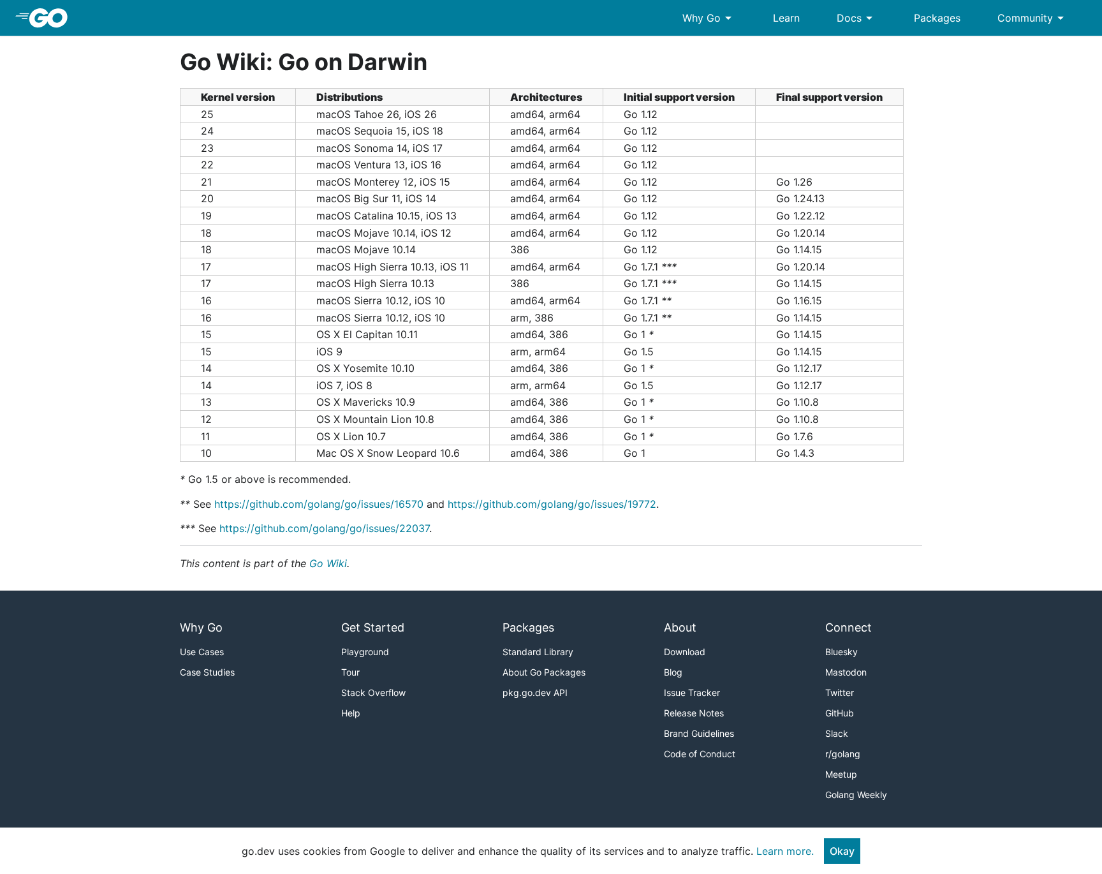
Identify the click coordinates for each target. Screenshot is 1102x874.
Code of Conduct (699, 753)
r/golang (842, 753)
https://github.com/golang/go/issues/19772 (552, 504)
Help (350, 712)
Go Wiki (328, 563)
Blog (673, 672)
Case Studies (207, 672)
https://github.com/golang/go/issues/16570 (318, 504)
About (680, 627)
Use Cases (202, 651)
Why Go (709, 18)
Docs (857, 18)
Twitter (839, 692)
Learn (786, 17)
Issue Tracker (692, 692)
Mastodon (846, 672)
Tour (350, 672)
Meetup (841, 774)
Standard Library (538, 651)
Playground (365, 651)
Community (1032, 18)
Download (684, 651)
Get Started (372, 627)
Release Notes (694, 712)
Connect (848, 627)
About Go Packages (544, 672)
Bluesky (841, 651)
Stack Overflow (373, 692)
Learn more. (785, 851)
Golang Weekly (856, 794)
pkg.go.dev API (535, 692)
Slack (836, 733)
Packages (937, 17)
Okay (842, 851)
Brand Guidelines (699, 733)
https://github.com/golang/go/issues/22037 (324, 528)
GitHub (839, 712)
